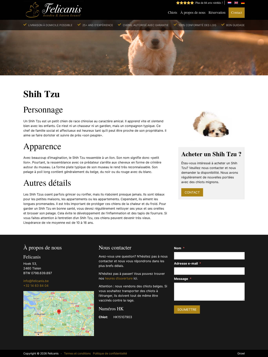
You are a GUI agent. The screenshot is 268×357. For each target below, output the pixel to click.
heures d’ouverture (119, 278)
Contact (236, 12)
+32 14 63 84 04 (35, 286)
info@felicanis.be (36, 281)
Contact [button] (192, 192)
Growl (241, 353)
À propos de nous (192, 12)
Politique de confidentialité (110, 353)
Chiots (172, 12)
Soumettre (187, 309)
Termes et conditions (77, 353)
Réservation (217, 12)
